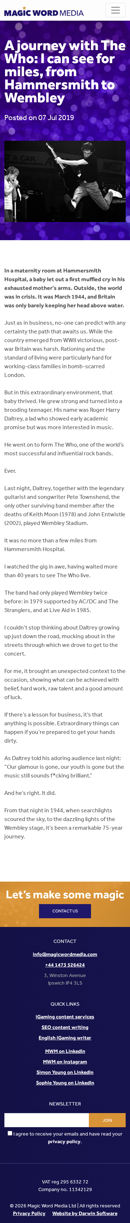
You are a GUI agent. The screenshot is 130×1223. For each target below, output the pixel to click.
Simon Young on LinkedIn (65, 1072)
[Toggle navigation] (115, 10)
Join (107, 1120)
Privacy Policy (29, 1213)
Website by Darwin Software (84, 1213)
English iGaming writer (65, 1038)
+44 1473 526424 (65, 965)
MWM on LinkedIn (65, 1051)
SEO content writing (65, 1027)
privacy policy (64, 1141)
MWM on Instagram (65, 1061)
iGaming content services (65, 1016)
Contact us (65, 911)
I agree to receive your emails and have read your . (67, 1138)
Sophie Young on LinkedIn (65, 1082)
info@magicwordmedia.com (65, 954)
